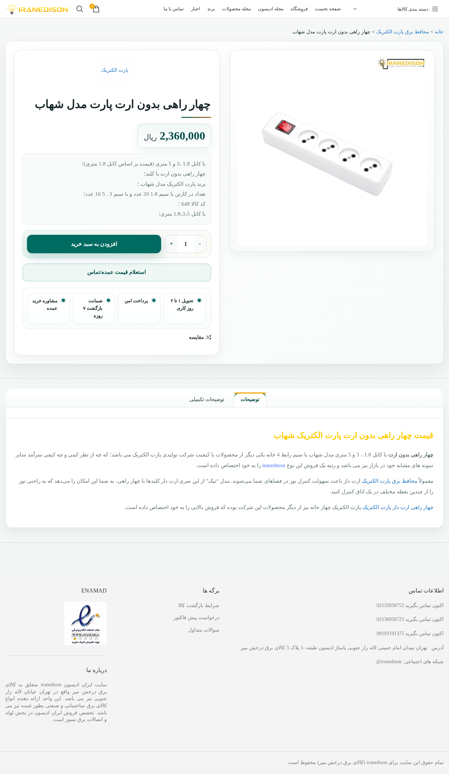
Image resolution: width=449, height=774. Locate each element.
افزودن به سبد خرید (94, 244)
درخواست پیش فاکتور (196, 617)
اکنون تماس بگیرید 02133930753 (410, 605)
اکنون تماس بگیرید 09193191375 (410, 633)
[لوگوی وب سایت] (37, 8)
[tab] (250, 399)
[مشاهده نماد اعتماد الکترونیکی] (85, 623)
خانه (439, 31)
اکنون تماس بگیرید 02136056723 (410, 619)
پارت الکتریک (114, 70)
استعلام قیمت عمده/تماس (116, 272)
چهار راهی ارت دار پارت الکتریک (397, 507)
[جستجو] (80, 9)
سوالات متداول (203, 630)
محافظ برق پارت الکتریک (402, 31)
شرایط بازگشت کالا (198, 605)
